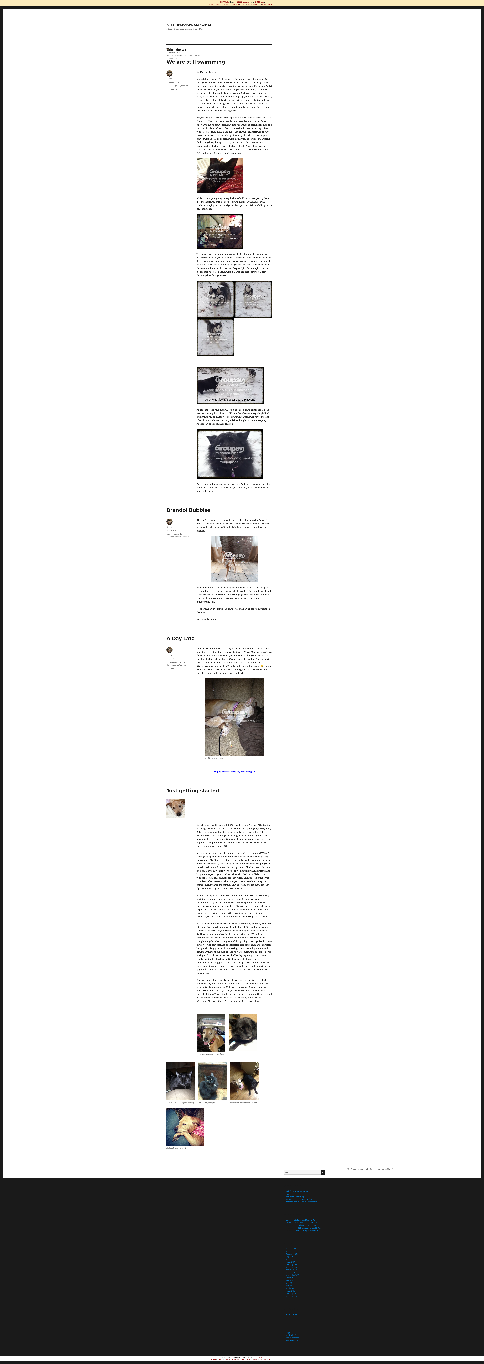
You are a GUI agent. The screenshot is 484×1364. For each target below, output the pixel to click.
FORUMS (235, 4)
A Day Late (180, 638)
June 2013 (290, 1283)
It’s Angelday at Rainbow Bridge (299, 1199)
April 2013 (290, 1288)
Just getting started (192, 791)
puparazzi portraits (174, 537)
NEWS (218, 4)
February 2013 (291, 1294)
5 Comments (171, 89)
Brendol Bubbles (188, 510)
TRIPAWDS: (224, 2)
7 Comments (171, 668)
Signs (288, 1194)
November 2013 (292, 1270)
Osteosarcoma (172, 665)
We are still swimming (195, 62)
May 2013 (289, 1286)
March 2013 (290, 1291)
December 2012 (292, 1296)
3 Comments (171, 540)
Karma (169, 79)
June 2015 (289, 1251)
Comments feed (292, 1338)
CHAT (243, 4)
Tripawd (184, 86)
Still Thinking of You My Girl (297, 1191)
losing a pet (175, 86)
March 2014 (290, 1262)
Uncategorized (292, 1314)
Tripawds (258, 1357)
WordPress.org (292, 1340)
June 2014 (290, 1259)
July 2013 (289, 1280)
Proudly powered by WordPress (383, 1169)
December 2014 (292, 1254)
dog (181, 534)
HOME (211, 4)
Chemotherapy (172, 534)
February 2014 (291, 1265)
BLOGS (226, 4)
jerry (288, 1220)
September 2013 (292, 1275)
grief (168, 86)
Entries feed (291, 1335)
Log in (288, 1333)
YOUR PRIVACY (253, 4)
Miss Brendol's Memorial (188, 25)
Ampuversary (171, 662)
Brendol (181, 662)
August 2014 (291, 1257)
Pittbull (190, 55)
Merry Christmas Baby (295, 1197)
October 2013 (291, 1272)
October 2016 (291, 1249)
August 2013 (291, 1278)
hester (288, 1223)
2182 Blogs (259, 2)
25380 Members (243, 2)
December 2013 (292, 1267)
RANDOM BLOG (268, 4)
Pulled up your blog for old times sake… (302, 1202)
